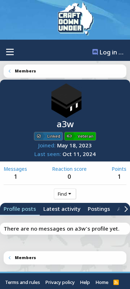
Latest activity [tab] (62, 208)
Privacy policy (60, 282)
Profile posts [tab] (20, 208)
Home (101, 282)
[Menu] (9, 52)
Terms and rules (22, 282)
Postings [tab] (99, 208)
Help (85, 282)
